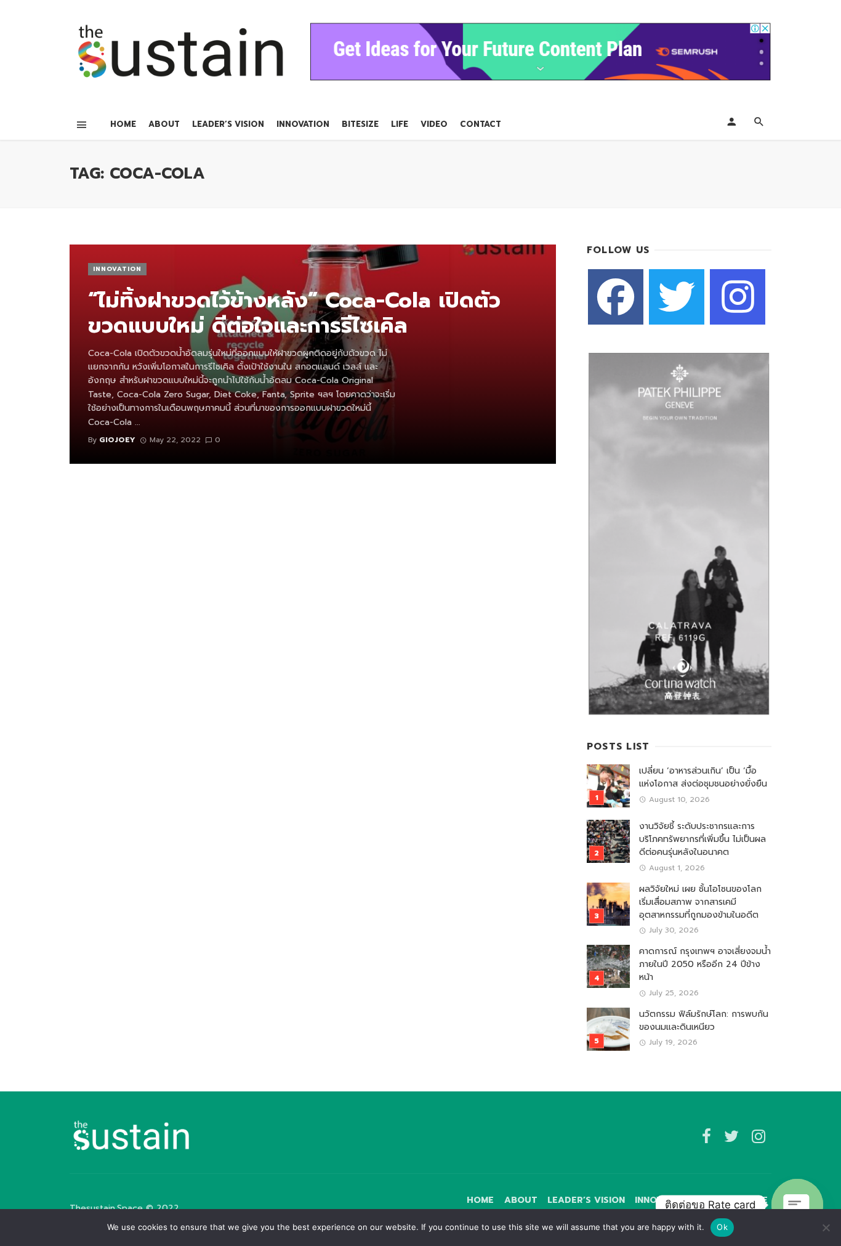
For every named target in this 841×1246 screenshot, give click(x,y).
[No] (825, 1227)
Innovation (302, 124)
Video (434, 124)
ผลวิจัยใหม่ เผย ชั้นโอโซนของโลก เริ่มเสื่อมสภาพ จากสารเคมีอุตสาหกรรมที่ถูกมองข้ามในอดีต (700, 902)
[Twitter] (676, 297)
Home (123, 124)
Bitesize (360, 124)
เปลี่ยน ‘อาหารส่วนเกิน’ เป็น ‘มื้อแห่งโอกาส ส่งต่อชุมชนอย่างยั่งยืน (703, 777)
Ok (722, 1227)
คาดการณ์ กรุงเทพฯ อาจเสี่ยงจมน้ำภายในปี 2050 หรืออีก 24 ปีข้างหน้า (705, 964)
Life (399, 124)
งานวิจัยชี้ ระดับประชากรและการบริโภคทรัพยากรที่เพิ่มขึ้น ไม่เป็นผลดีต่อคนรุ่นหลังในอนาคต (702, 839)
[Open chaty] (797, 1205)
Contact (480, 124)
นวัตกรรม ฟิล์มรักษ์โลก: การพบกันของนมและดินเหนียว (703, 1021)
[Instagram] (737, 297)
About (164, 124)
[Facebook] (615, 297)
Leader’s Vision (228, 124)
